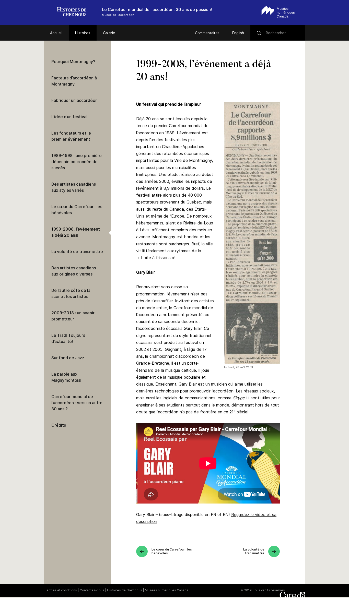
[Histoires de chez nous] (74, 12)
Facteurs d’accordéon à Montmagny (74, 81)
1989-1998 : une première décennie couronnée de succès (76, 161)
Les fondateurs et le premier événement (71, 136)
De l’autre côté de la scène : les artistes (70, 293)
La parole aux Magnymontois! (66, 377)
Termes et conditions (61, 590)
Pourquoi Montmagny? (73, 61)
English (238, 33)
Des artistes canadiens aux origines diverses (73, 271)
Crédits (58, 425)
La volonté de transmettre (77, 251)
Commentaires (207, 33)
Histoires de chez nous (124, 590)
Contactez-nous (92, 590)
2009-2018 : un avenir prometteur (73, 315)
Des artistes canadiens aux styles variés (73, 187)
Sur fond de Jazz (67, 357)
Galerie (109, 33)
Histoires (82, 33)
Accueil (56, 33)
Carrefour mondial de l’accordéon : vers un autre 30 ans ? (76, 402)
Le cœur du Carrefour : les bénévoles (76, 209)
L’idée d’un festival (69, 116)
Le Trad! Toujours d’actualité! (68, 338)
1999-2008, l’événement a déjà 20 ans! (75, 232)
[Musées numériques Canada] (278, 12)
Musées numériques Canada (166, 590)
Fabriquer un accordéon (74, 100)
